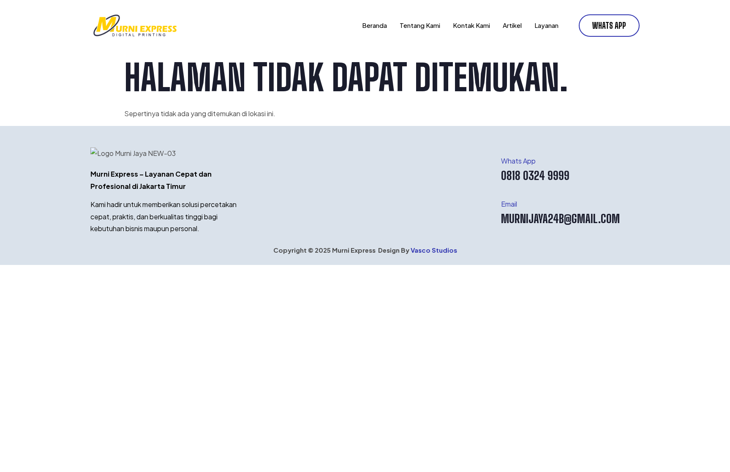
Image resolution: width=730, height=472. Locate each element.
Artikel (512, 25)
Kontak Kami (471, 25)
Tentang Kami (420, 25)
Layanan (546, 25)
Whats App (518, 160)
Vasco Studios (434, 250)
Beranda (374, 25)
